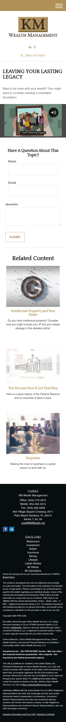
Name (12, 161)
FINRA (14, 627)
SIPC (19, 627)
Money (33, 556)
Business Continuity (46, 714)
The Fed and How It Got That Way (33, 388)
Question (12, 204)
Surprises (33, 458)
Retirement (33, 541)
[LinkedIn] (30, 47)
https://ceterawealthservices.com (36, 684)
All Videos (33, 567)
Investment (33, 545)
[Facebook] (35, 47)
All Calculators (33, 570)
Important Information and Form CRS (19, 714)
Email (12, 183)
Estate (33, 548)
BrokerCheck (9, 577)
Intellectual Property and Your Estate (33, 313)
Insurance (33, 552)
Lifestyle (33, 559)
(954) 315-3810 (35, 55)
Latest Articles (33, 563)
